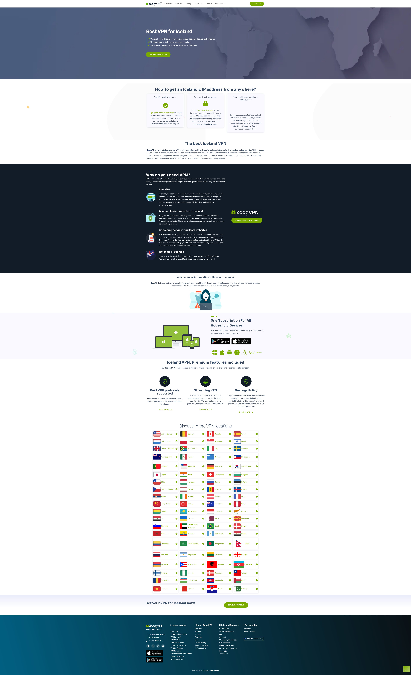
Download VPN (179, 625)
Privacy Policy (200, 643)
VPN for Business (177, 656)
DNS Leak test (224, 643)
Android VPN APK (177, 643)
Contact (209, 3)
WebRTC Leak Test (226, 645)
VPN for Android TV (178, 645)
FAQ (221, 634)
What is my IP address (228, 640)
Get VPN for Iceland (158, 54)
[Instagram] (158, 646)
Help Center (224, 629)
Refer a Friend (249, 632)
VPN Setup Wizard (226, 632)
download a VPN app (204, 110)
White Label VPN (177, 659)
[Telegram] (163, 646)
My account (220, 3)
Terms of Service (201, 645)
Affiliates (247, 629)
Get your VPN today (236, 605)
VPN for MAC (176, 637)
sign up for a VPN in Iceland (247, 220)
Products (168, 3)
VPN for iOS (175, 640)
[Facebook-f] (148, 646)
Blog (197, 640)
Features (178, 3)
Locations (199, 3)
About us (198, 629)
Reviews (198, 632)
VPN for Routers (177, 648)
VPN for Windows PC (179, 634)
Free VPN (174, 631)
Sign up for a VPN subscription (162, 113)
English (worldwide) (255, 639)
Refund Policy (200, 648)
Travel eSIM (223, 654)
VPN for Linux (176, 651)
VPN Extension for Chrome (181, 654)
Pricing (188, 3)
